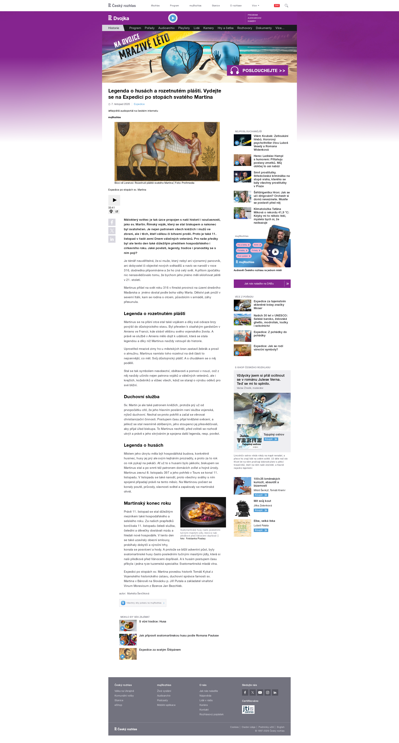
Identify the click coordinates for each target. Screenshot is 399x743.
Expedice (139, 104)
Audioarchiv (254, 18)
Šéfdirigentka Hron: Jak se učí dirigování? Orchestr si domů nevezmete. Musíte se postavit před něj (272, 197)
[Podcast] (111, 211)
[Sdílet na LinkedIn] (111, 239)
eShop (118, 705)
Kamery (252, 21)
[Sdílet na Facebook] (111, 222)
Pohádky (241, 250)
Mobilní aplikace (166, 705)
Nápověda (205, 695)
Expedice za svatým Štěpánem (160, 649)
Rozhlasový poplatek (212, 714)
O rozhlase (236, 5)
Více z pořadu (244, 296)
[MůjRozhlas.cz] (114, 117)
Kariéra (204, 705)
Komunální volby (124, 695)
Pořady (150, 28)
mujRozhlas (196, 5)
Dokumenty (264, 28)
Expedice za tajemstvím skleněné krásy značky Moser (270, 305)
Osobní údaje (249, 727)
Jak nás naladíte (209, 691)
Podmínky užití (266, 727)
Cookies (234, 727)
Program (174, 5)
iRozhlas (155, 5)
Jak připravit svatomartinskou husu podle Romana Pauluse (179, 635)
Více (280, 28)
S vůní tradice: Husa (152, 621)
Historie (113, 28)
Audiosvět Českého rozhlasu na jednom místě (258, 270)
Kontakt (204, 709)
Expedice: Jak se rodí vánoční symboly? (268, 347)
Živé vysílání (243, 256)
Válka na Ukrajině (124, 691)
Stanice (216, 5)
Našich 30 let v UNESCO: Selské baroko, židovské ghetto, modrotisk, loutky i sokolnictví (271, 320)
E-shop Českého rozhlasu (253, 367)
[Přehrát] (114, 200)
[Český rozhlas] (122, 5)
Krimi (256, 245)
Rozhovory (244, 28)
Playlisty (184, 28)
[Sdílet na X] (111, 230)
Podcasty (162, 700)
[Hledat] (286, 5)
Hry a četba (226, 28)
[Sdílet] (117, 211)
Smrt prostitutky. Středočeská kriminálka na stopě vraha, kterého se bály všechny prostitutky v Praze (272, 179)
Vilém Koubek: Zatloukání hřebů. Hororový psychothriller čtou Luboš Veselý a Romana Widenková (271, 142)
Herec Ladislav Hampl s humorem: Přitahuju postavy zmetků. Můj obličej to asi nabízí (268, 161)
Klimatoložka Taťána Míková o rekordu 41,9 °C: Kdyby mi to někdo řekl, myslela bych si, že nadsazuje (271, 215)
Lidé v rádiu (206, 700)
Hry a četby (242, 245)
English (280, 727)
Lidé (197, 28)
